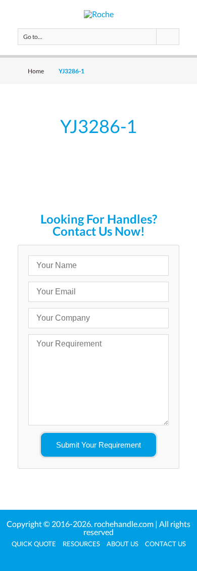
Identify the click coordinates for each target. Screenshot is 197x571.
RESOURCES (81, 544)
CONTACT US (165, 544)
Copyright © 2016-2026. (50, 524)
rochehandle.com (124, 524)
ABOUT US (122, 544)
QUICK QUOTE (34, 544)
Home (36, 71)
